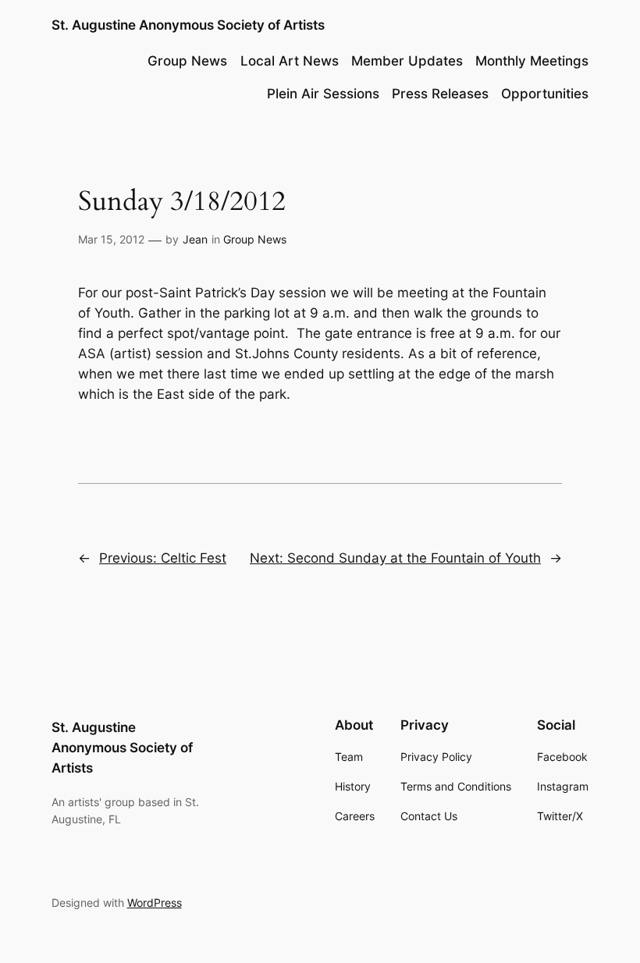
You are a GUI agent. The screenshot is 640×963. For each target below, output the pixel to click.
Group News (254, 239)
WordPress (154, 902)
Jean (195, 239)
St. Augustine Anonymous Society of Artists (188, 25)
